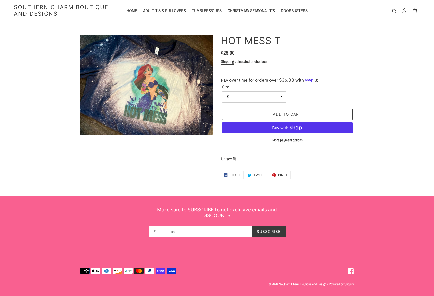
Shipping (227, 61)
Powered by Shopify (341, 284)
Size (225, 87)
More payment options (287, 140)
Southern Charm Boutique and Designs (61, 10)
